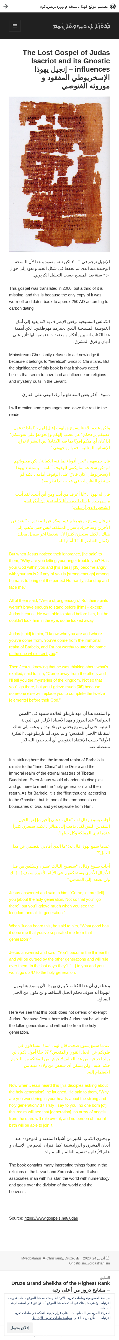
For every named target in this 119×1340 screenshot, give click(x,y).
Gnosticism (77, 1263)
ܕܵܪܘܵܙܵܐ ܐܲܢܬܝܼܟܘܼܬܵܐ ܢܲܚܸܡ (81, 25)
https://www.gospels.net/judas (51, 1218)
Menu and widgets (14, 31)
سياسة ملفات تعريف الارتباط (52, 1318)
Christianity (54, 1258)
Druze (69, 1258)
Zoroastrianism (98, 1263)
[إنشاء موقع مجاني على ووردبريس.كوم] (59, 6)
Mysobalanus (31, 1258)
